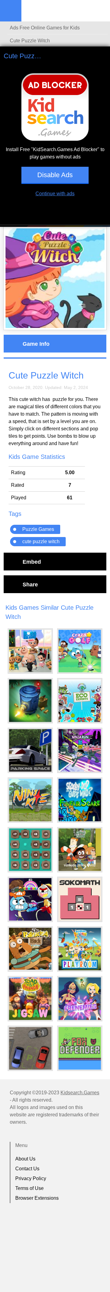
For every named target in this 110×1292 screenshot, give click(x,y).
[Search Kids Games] (100, 11)
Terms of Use (29, 1188)
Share (30, 584)
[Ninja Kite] (30, 800)
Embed (32, 561)
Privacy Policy (30, 1178)
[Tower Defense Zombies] (30, 700)
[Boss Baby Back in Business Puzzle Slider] (30, 651)
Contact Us (27, 1168)
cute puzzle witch (41, 541)
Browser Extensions (37, 1198)
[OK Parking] (30, 1048)
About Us (25, 1158)
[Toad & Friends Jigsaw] (30, 998)
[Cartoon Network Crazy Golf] (79, 651)
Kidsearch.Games (80, 1092)
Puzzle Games (38, 529)
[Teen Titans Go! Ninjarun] (79, 750)
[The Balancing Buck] (30, 949)
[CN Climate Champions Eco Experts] (79, 700)
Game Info (36, 344)
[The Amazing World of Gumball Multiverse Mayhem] (30, 899)
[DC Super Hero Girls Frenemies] (79, 998)
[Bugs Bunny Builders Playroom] (79, 949)
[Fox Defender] (79, 1048)
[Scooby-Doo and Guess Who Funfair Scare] (79, 800)
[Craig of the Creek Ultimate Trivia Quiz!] (79, 849)
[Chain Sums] (30, 849)
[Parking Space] (30, 750)
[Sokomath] (79, 899)
